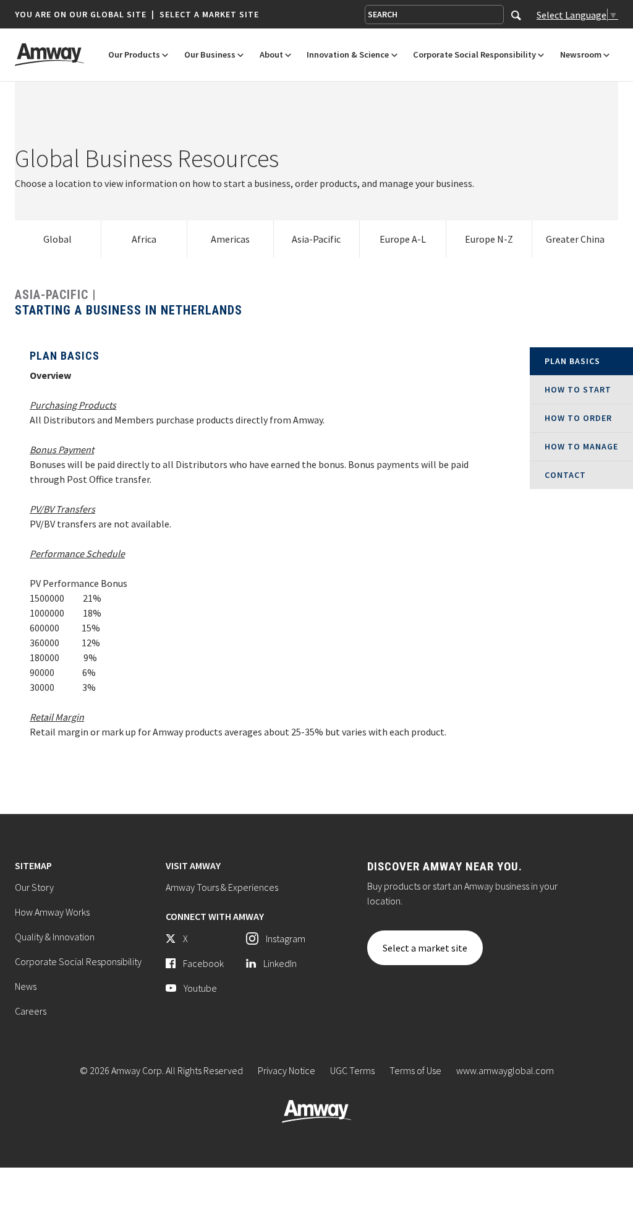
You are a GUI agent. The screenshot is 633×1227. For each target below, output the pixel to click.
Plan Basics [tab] (572, 360)
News (25, 986)
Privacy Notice (286, 1070)
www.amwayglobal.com (505, 1070)
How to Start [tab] (578, 389)
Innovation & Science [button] (348, 55)
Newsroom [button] (580, 55)
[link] (58, 239)
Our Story (34, 887)
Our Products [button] (134, 55)
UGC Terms (352, 1070)
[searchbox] (434, 14)
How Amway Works (52, 912)
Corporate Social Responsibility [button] (474, 55)
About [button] (271, 55)
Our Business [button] (210, 55)
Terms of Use (415, 1070)
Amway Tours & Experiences (222, 887)
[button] (137, 14)
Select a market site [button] (209, 14)
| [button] (153, 14)
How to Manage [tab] (581, 446)
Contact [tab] (565, 474)
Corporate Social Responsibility (78, 961)
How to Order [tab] (578, 417)
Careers (30, 1011)
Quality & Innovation (55, 936)
